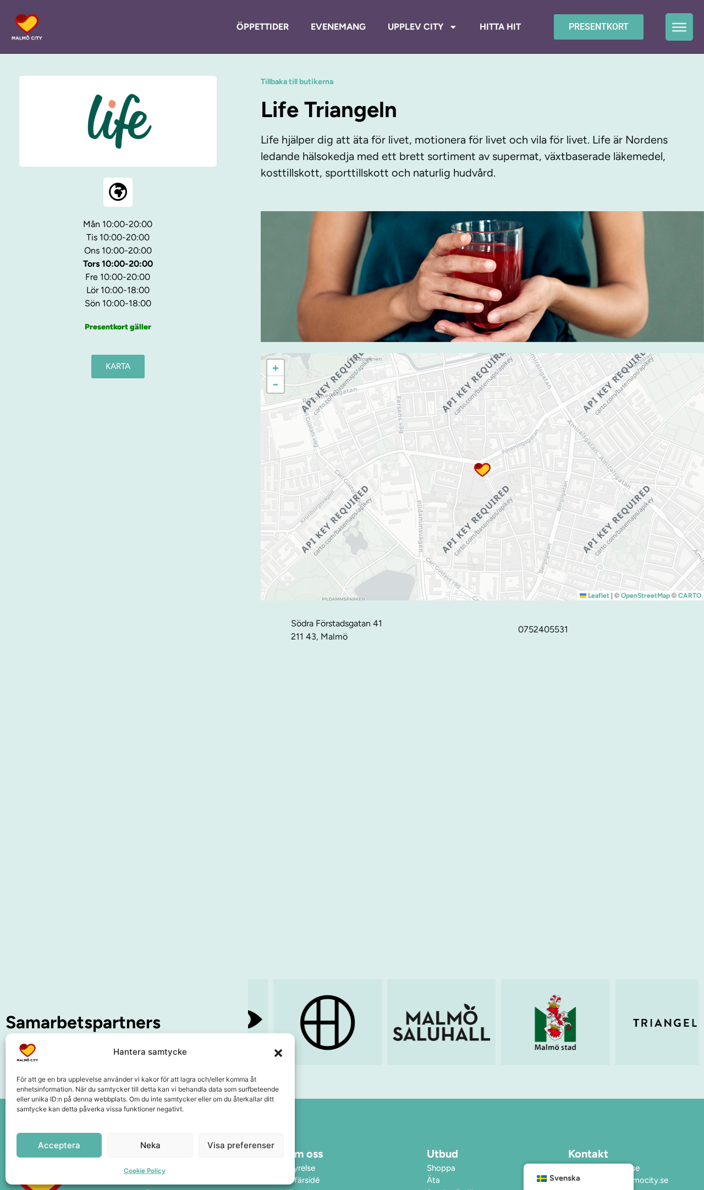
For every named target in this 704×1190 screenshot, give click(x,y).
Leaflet (597, 595)
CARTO (689, 595)
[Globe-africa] (118, 192)
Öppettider (263, 26)
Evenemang (338, 26)
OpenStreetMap (645, 595)
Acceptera (59, 1145)
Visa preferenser (240, 1145)
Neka (150, 1145)
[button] (278, 1052)
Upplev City (415, 26)
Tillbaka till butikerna (297, 81)
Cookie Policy (145, 1171)
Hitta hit (500, 26)
